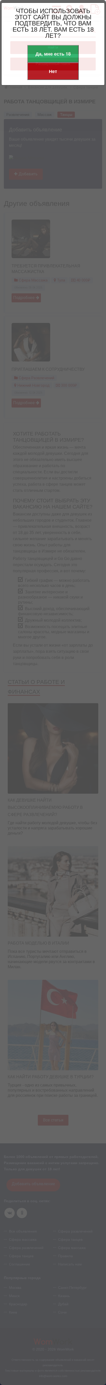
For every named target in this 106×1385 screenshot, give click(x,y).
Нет (53, 71)
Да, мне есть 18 (53, 53)
